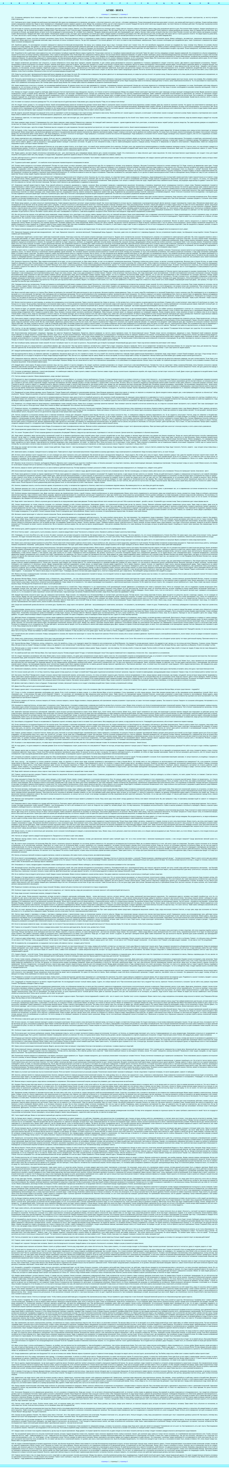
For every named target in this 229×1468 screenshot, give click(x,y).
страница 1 (105, 14)
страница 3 (124, 14)
